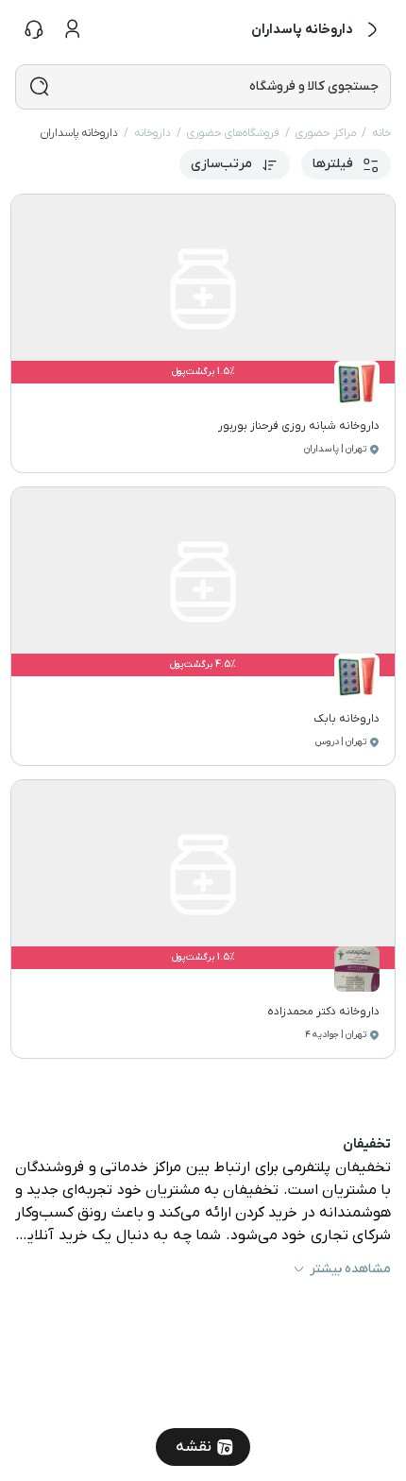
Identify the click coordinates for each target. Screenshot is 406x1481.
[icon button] (372, 30)
